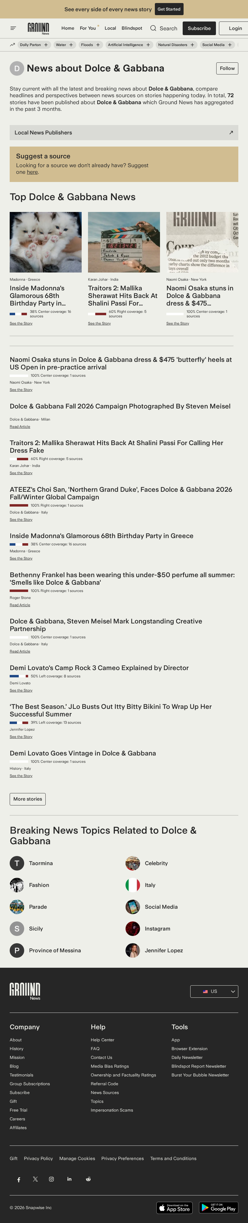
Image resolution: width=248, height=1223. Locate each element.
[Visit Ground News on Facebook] (19, 1179)
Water (61, 45)
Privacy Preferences (122, 1158)
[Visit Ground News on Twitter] (35, 1179)
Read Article (20, 427)
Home (67, 28)
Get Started (169, 9)
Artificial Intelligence (125, 45)
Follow (227, 68)
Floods (87, 45)
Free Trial (18, 1110)
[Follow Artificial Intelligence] (148, 45)
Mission (17, 1057)
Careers (17, 1118)
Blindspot (132, 28)
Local (110, 28)
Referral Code (104, 1083)
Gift (13, 1101)
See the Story (21, 323)
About (15, 1039)
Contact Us (101, 1057)
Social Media (213, 45)
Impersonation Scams (112, 1110)
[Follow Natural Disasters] (192, 45)
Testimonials (21, 1075)
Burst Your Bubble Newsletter (200, 1075)
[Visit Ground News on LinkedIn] (69, 1179)
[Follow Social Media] (230, 45)
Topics (97, 1101)
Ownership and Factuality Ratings (123, 1075)
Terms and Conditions (173, 1158)
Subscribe (199, 28)
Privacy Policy (38, 1158)
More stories (27, 799)
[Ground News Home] (38, 29)
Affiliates (18, 1127)
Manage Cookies (77, 1158)
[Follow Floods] (98, 45)
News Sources (105, 1092)
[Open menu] (13, 28)
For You (88, 28)
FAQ (95, 1048)
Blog (14, 1066)
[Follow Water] (71, 45)
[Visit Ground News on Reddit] (88, 1179)
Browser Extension (189, 1048)
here (32, 172)
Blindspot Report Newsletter (198, 1066)
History (16, 1048)
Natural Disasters (172, 45)
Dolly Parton (30, 45)
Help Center (102, 1039)
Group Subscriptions (30, 1083)
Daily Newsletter (187, 1057)
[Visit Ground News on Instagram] (51, 1179)
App (175, 1039)
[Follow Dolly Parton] (46, 45)
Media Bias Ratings (110, 1066)
